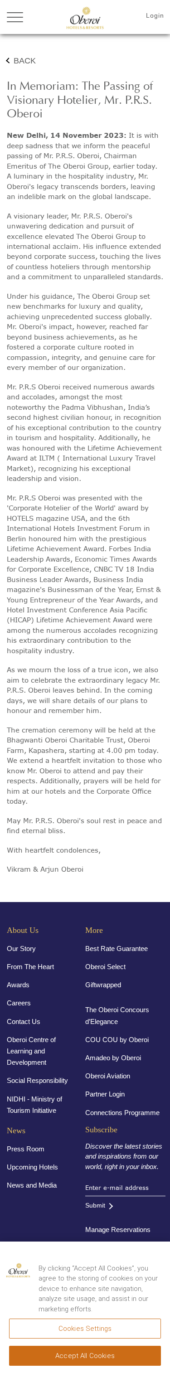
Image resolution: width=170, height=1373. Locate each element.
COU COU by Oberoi (117, 1039)
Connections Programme (122, 1112)
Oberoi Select (105, 966)
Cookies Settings (85, 1328)
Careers (19, 1003)
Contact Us (23, 1021)
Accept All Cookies (85, 1356)
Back (25, 60)
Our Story (21, 948)
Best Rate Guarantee (116, 948)
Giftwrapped (103, 985)
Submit (95, 1205)
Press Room (25, 1149)
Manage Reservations (118, 1229)
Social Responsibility (37, 1080)
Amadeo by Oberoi (113, 1058)
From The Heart (30, 966)
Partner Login (105, 1094)
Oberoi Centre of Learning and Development (31, 1051)
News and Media (32, 1185)
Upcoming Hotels (32, 1167)
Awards (18, 985)
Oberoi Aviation (107, 1076)
